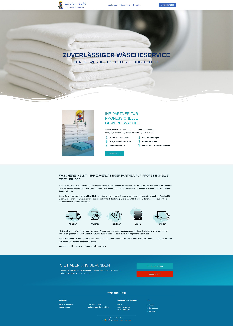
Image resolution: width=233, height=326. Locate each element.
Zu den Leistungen (114, 153)
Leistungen (112, 5)
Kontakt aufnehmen (155, 266)
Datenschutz (153, 308)
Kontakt (136, 5)
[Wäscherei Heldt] (73, 5)
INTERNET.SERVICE (125, 320)
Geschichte (125, 5)
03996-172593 (168, 5)
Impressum (153, 311)
